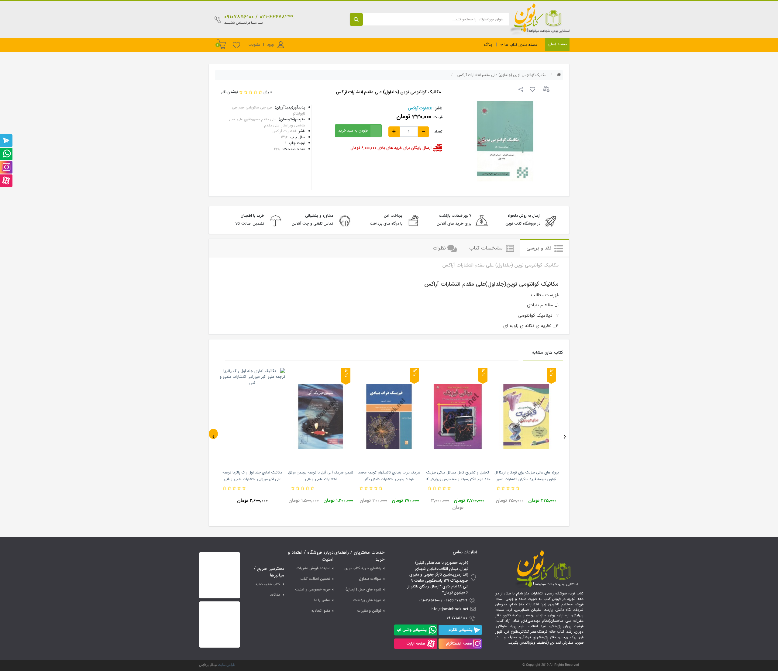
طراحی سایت (226, 665)
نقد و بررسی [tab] (539, 248)
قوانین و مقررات (369, 611)
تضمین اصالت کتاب (315, 579)
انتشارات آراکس (420, 108)
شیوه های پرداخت (367, 600)
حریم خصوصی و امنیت (312, 589)
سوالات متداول (370, 579)
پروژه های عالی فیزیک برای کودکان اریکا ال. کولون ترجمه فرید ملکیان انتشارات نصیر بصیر (526, 479)
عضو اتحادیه (320, 611)
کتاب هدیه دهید (267, 584)
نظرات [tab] (439, 248)
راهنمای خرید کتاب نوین (362, 568)
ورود (270, 44)
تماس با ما (322, 600)
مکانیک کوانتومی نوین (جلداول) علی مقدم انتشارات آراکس (501, 75)
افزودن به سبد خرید (353, 130)
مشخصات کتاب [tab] (486, 248)
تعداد (438, 131)
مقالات (275, 595)
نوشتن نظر (229, 92)
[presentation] (213, 434)
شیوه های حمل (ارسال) (363, 589)
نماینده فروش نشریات (313, 568)
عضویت (254, 44)
